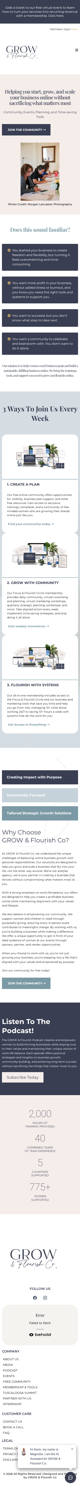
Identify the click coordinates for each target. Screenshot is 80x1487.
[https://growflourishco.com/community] (40, 456)
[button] (76, 50)
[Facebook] (35, 1298)
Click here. (56, 16)
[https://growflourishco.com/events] (40, 555)
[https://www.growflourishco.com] (40, 1256)
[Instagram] (45, 1298)
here (74, 29)
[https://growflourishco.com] (21, 50)
